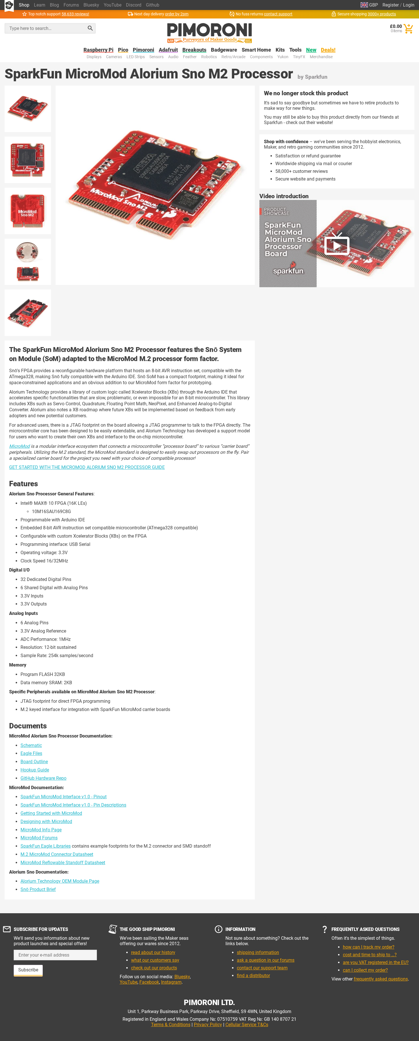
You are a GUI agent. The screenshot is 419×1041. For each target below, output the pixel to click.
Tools (295, 50)
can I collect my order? (365, 970)
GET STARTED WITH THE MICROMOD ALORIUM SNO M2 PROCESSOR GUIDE (87, 467)
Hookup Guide (35, 770)
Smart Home (256, 50)
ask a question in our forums (265, 960)
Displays (94, 56)
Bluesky (91, 5)
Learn (39, 5)
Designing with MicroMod (46, 821)
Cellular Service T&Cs (246, 1024)
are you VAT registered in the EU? (376, 962)
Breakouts (194, 50)
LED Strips (136, 56)
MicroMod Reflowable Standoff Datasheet (63, 862)
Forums (71, 5)
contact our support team (262, 968)
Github (152, 5)
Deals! (328, 50)
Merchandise (321, 56)
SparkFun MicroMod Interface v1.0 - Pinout (64, 796)
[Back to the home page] (209, 33)
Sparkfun (316, 77)
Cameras (114, 56)
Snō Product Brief (38, 889)
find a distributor (253, 975)
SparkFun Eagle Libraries (46, 846)
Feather (190, 56)
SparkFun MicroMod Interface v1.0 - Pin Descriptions (73, 805)
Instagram (171, 982)
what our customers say (155, 960)
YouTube (112, 5)
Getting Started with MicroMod (51, 813)
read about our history (153, 952)
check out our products (154, 968)
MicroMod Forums (39, 838)
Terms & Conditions (170, 1024)
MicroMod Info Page (41, 830)
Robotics (209, 56)
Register (391, 5)
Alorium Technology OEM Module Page (60, 881)
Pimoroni (143, 50)
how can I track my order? (368, 947)
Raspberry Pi (98, 50)
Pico (123, 50)
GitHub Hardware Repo (43, 778)
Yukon (282, 56)
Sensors (156, 56)
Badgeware (224, 50)
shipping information (258, 952)
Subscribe (28, 970)
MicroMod (19, 446)
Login (408, 5)
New (311, 50)
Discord (133, 5)
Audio (173, 56)
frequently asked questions (381, 979)
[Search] (90, 28)
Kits (280, 50)
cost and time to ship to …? (370, 954)
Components (261, 56)
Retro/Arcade (233, 56)
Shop (24, 5)
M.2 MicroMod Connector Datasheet (57, 854)
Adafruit (168, 50)
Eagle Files (31, 753)
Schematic (31, 745)
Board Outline (34, 761)
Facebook (149, 982)
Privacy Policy (208, 1024)
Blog (54, 5)
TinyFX (299, 56)
